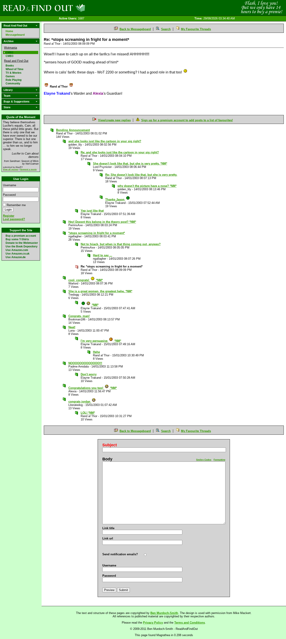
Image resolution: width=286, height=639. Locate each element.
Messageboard (15, 34)
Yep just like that (92, 210)
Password (9, 194)
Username (9, 185)
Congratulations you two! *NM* (92, 388)
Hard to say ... (102, 255)
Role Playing (13, 79)
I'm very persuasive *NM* (101, 340)
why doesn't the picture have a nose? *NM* (147, 186)
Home (9, 31)
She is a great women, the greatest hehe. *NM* (100, 291)
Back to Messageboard (135, 29)
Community (13, 83)
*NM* (95, 305)
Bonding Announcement (73, 130)
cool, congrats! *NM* (85, 280)
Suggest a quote (28, 169)
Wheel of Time (14, 69)
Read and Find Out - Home (67, 7)
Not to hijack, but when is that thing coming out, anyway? (121, 244)
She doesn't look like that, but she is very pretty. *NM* (130, 163)
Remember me (16, 205)
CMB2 (9, 52)
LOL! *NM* (88, 412)
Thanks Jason (115, 199)
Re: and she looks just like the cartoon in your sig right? (120, 152)
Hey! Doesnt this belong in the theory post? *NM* (102, 221)
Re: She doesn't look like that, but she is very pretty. (141, 174)
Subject (109, 445)
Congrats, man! (79, 316)
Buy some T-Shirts (17, 239)
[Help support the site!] (261, 7)
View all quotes (10, 169)
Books (10, 65)
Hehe (96, 352)
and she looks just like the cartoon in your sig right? (104, 141)
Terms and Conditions (189, 622)
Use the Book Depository (22, 246)
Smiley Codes (203, 459)
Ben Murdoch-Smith (164, 613)
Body (107, 459)
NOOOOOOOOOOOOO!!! (85, 363)
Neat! (71, 327)
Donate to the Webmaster (22, 242)
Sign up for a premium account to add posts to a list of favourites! (187, 120)
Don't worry (89, 374)
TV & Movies (13, 72)
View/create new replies (114, 120)
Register (8, 215)
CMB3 (9, 56)
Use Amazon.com (17, 250)
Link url (107, 538)
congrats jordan (79, 401)
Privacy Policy (153, 622)
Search (166, 29)
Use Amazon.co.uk (17, 253)
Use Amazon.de (16, 257)
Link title (108, 528)
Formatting (219, 459)
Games (10, 76)
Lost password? (14, 219)
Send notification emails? (120, 554)
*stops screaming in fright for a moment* (96, 233)
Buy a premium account (21, 235)
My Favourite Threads (196, 29)
